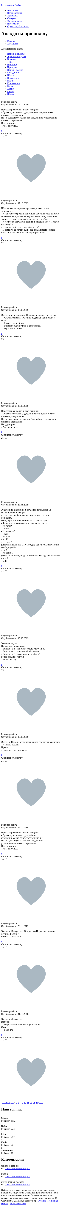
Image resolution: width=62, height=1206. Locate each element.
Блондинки (13, 72)
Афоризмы (12, 15)
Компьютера (13, 83)
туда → (39, 1102)
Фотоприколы (14, 21)
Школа (10, 75)
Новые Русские (15, 70)
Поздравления (14, 13)
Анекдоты (12, 10)
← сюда (6, 1102)
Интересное (13, 23)
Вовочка (11, 59)
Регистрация (7, 5)
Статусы (11, 18)
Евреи (10, 86)
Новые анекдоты (16, 54)
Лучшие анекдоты (16, 56)
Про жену (12, 64)
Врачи (10, 80)
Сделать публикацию (18, 26)
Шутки (10, 94)
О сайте (42, 1200)
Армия (10, 88)
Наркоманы (13, 78)
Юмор (10, 91)
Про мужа (12, 67)
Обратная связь (18, 1203)
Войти (18, 5)
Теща (9, 62)
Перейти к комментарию (17, 1168)
